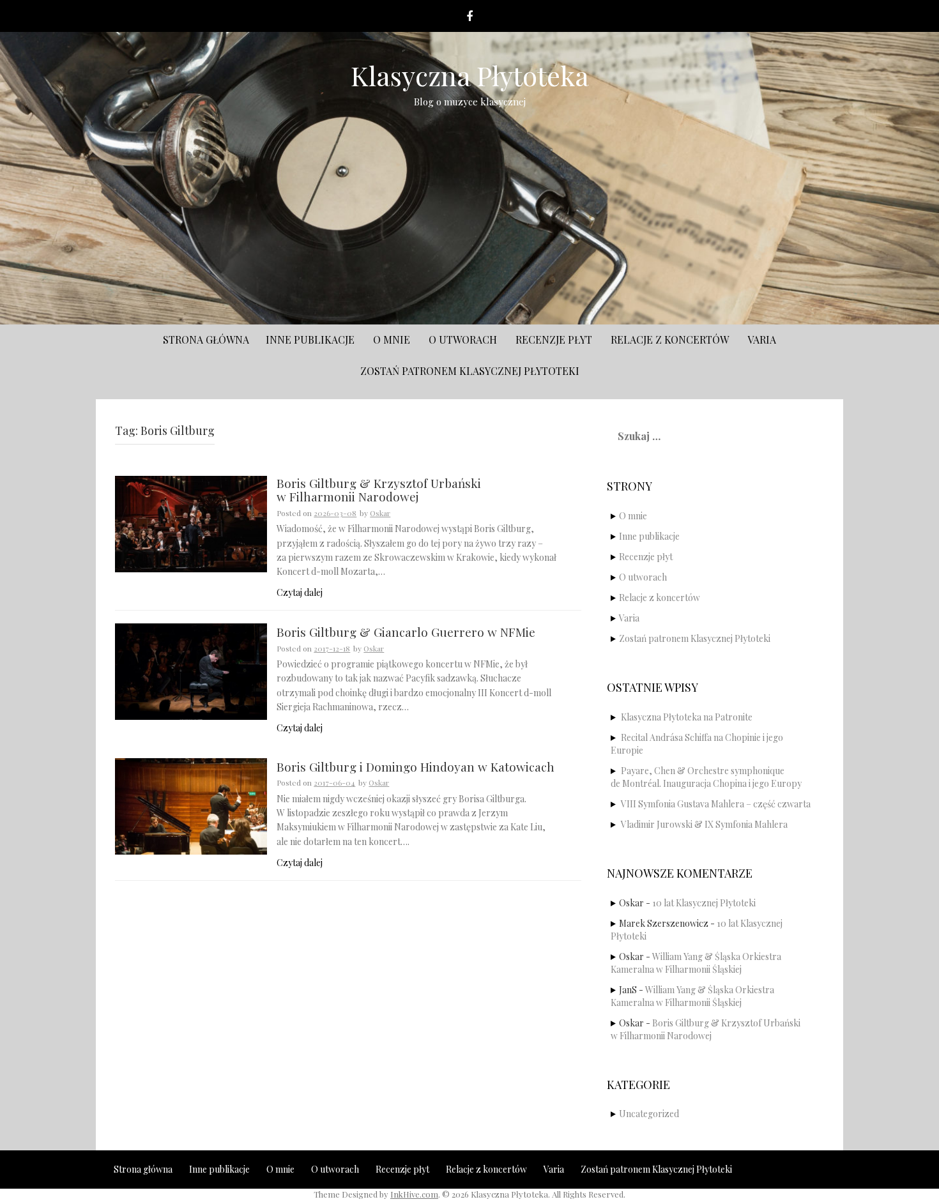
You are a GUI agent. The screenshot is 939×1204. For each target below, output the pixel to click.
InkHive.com (414, 1194)
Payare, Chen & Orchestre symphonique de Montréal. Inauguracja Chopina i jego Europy (706, 777)
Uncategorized (649, 1114)
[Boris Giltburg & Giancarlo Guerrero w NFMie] (191, 670)
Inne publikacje (310, 339)
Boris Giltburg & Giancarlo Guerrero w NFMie (406, 632)
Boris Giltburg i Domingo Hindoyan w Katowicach (415, 767)
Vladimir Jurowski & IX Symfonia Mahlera (704, 824)
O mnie (391, 339)
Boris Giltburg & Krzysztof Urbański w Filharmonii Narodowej (379, 490)
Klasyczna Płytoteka (470, 75)
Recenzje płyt (553, 339)
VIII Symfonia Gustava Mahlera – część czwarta (716, 804)
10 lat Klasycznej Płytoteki (704, 903)
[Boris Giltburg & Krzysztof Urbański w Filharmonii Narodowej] (191, 523)
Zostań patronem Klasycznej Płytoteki (469, 370)
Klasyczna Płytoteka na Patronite (686, 717)
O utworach (463, 339)
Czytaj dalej (300, 592)
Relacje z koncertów (670, 339)
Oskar (380, 513)
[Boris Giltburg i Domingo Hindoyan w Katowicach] (191, 805)
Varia (761, 339)
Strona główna (206, 339)
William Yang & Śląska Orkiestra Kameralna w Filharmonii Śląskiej (696, 962)
